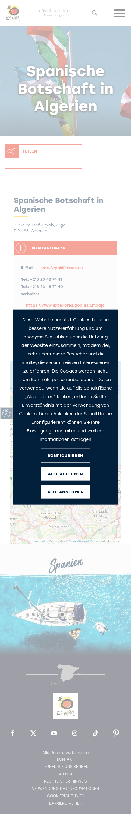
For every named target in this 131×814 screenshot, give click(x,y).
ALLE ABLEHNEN (65, 473)
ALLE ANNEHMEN (65, 491)
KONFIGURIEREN (65, 455)
